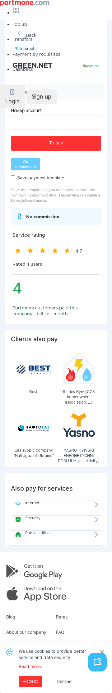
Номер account (26, 110)
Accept (30, 681)
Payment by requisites (36, 54)
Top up (19, 25)
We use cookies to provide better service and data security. (52, 654)
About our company (26, 632)
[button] (12, 97)
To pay (56, 143)
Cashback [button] (22, 69)
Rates (62, 616)
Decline (64, 681)
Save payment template (40, 177)
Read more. (30, 666)
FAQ (60, 632)
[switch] (13, 177)
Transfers (22, 39)
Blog (10, 616)
